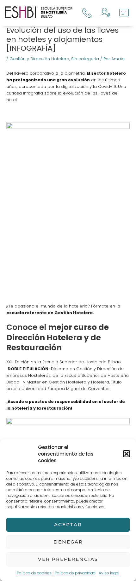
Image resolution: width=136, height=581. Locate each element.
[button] (126, 454)
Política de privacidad (75, 573)
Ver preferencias (68, 559)
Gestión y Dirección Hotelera (39, 58)
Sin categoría (85, 58)
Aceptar (68, 524)
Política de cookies (34, 573)
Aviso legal (109, 573)
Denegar (68, 542)
